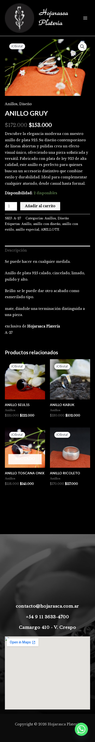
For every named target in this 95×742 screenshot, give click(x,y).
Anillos (11, 104)
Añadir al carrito (40, 206)
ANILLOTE (50, 229)
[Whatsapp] (81, 729)
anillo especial (27, 229)
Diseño (25, 104)
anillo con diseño (46, 224)
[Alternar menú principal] (85, 18)
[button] (82, 46)
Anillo (26, 224)
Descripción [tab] (16, 250)
